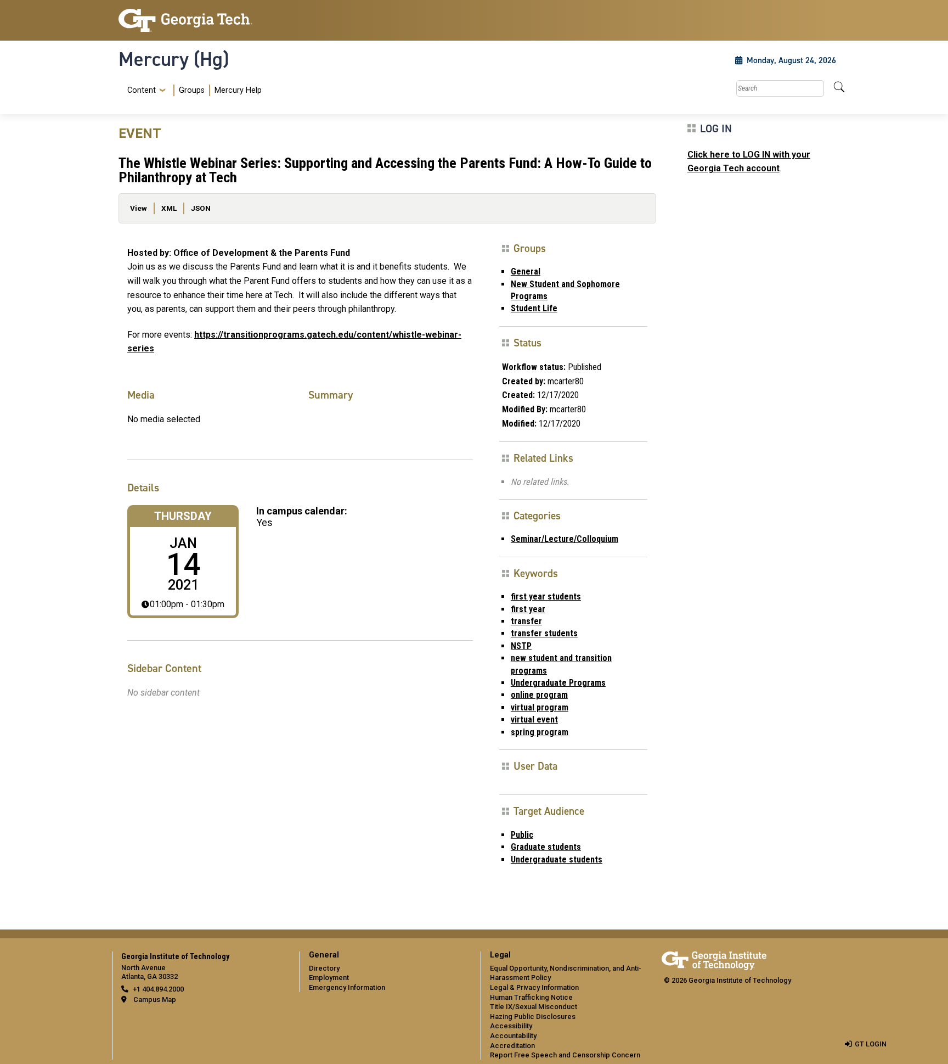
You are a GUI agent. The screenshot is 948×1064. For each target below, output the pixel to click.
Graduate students (546, 847)
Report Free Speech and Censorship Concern (565, 1055)
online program (539, 695)
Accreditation (512, 1045)
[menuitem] (192, 90)
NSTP (521, 646)
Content (141, 90)
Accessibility (511, 1026)
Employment (329, 977)
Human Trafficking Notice (531, 997)
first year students (546, 596)
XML (169, 208)
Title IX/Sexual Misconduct (533, 1007)
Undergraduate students (556, 859)
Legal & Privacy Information (534, 987)
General (525, 271)
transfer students (544, 633)
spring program (539, 732)
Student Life (534, 308)
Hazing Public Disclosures (532, 1016)
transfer (526, 621)
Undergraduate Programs (558, 682)
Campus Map (154, 999)
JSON (201, 208)
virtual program (539, 707)
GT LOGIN (871, 1044)
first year (528, 609)
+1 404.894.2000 (158, 989)
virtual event (534, 719)
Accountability (513, 1036)
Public (522, 835)
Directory (324, 968)
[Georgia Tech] (202, 20)
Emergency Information (347, 987)
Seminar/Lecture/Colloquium (564, 539)
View (138, 208)
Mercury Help (238, 90)
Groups (192, 90)
